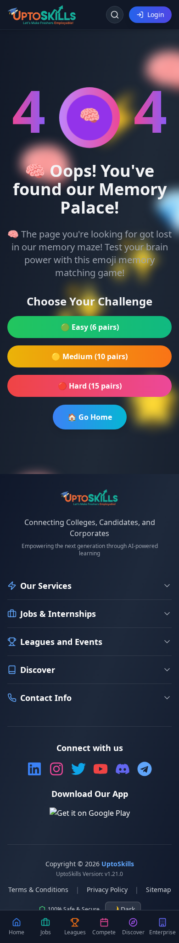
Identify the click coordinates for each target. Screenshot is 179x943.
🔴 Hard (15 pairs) (90, 386)
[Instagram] (56, 769)
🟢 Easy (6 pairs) (90, 327)
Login (155, 14)
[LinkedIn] (34, 769)
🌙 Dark (123, 909)
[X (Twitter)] (78, 769)
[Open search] (114, 14)
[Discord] (122, 769)
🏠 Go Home (89, 417)
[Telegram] (144, 769)
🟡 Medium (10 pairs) (89, 356)
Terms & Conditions (38, 889)
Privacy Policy (107, 889)
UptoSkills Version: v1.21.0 (89, 874)
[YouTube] (100, 769)
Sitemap (158, 889)
